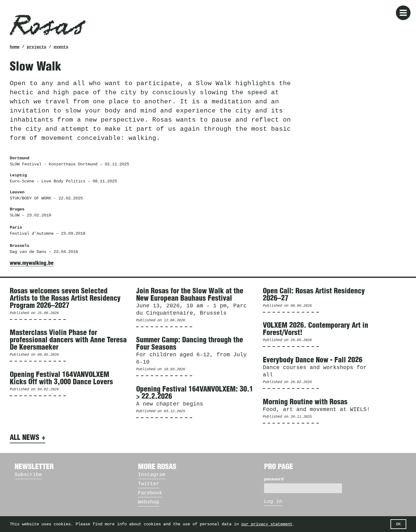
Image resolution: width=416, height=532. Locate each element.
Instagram (151, 475)
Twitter (148, 484)
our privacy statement (266, 524)
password (274, 479)
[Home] (48, 25)
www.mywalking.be (32, 263)
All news (24, 437)
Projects (36, 46)
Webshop (148, 502)
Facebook (150, 493)
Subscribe (28, 475)
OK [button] (398, 524)
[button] (403, 12)
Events (61, 46)
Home (14, 46)
